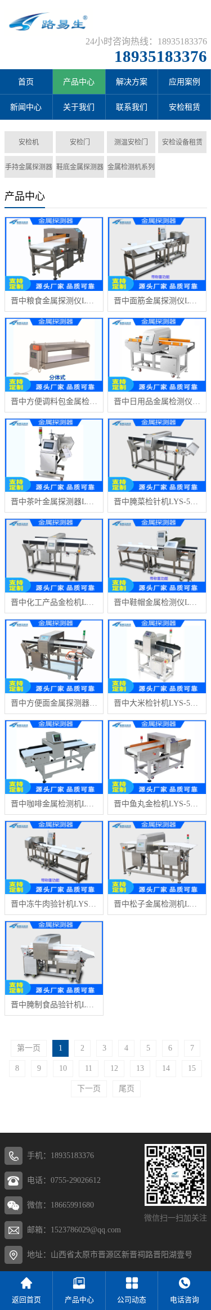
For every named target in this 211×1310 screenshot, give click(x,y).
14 (166, 1068)
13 (140, 1068)
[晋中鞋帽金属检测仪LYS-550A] (157, 556)
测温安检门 (131, 142)
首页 (26, 82)
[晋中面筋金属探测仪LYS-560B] (157, 254)
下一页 (89, 1088)
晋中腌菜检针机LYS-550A (157, 501)
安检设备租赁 (182, 142)
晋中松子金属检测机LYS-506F (157, 904)
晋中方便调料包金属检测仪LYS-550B (54, 401)
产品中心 (79, 82)
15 (192, 1068)
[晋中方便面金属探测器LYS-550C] (54, 656)
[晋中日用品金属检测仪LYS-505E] (157, 355)
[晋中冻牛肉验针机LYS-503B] (54, 858)
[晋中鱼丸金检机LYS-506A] (157, 757)
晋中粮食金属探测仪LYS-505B (54, 301)
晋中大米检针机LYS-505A (157, 703)
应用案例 (184, 82)
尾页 (126, 1088)
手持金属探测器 (28, 167)
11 (88, 1068)
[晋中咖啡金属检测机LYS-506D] (54, 757)
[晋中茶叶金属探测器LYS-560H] (54, 455)
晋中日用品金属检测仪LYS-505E (157, 401)
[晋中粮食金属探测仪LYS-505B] (54, 254)
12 (114, 1068)
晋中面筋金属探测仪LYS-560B (157, 301)
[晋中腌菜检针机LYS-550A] (157, 455)
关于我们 (79, 107)
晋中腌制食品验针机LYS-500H (54, 1005)
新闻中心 (26, 107)
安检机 (29, 142)
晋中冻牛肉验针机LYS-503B (54, 904)
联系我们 (131, 107)
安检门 (80, 142)
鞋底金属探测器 (80, 167)
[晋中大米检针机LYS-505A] (157, 656)
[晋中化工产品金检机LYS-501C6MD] (54, 556)
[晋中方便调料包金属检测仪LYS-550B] (54, 355)
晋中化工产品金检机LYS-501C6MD (54, 602)
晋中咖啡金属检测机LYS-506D (54, 804)
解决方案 (131, 82)
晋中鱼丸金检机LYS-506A (157, 804)
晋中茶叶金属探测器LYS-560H (54, 501)
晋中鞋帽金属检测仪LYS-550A (157, 602)
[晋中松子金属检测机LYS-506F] (157, 858)
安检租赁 (184, 107)
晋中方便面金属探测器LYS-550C (54, 703)
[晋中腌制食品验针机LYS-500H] (54, 958)
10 (63, 1068)
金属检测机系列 (131, 167)
